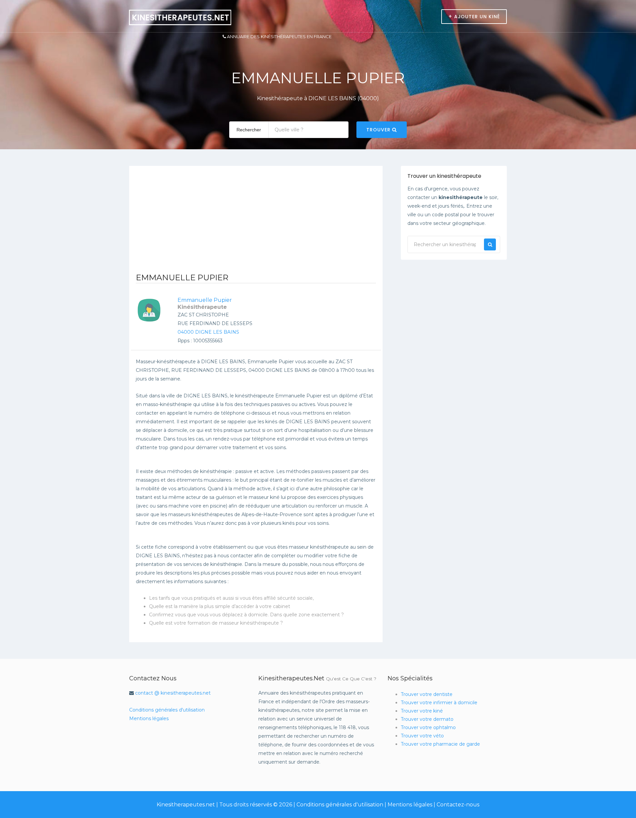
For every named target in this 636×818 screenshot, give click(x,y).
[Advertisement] (256, 222)
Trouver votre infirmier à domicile (439, 703)
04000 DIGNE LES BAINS (208, 332)
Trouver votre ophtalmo (428, 727)
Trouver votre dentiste (426, 694)
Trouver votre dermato (427, 719)
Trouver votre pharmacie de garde (440, 744)
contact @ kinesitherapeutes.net (173, 693)
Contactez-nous (458, 804)
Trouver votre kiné (422, 711)
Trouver (379, 129)
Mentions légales (149, 718)
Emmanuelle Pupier (205, 300)
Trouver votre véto (422, 736)
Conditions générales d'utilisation (167, 710)
